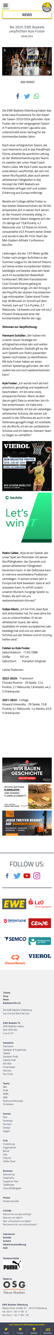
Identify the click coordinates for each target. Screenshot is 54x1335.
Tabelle (6, 1053)
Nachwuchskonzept (13, 1101)
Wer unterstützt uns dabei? (17, 1221)
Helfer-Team (9, 1161)
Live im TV (8, 1033)
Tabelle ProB (9, 1060)
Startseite (8, 1046)
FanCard (7, 1124)
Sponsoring (8, 1174)
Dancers (7, 1070)
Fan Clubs (8, 1074)
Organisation (9, 1147)
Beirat (6, 1151)
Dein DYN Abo (10, 1030)
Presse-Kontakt (11, 1201)
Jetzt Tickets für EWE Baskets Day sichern (27, 1324)
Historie (7, 1158)
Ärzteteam (8, 1104)
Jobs (5, 1154)
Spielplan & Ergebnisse (14, 1050)
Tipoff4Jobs (8, 1185)
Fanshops (7, 1120)
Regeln (6, 1131)
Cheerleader (9, 1067)
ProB (5, 1090)
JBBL (5, 1097)
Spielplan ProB (10, 1056)
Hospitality (8, 1178)
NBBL (6, 1094)
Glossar (6, 1127)
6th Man (7, 1063)
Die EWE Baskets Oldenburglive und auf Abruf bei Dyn (17, 1011)
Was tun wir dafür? (12, 1217)
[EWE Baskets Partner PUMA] (15, 1265)
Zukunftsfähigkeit (12, 1188)
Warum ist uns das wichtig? (17, 1214)
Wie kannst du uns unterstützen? (20, 1224)
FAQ (5, 1117)
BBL (5, 1087)
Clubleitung (9, 1144)
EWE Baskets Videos (13, 1026)
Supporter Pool (10, 1181)
